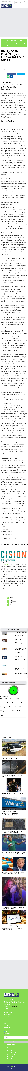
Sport (20, 46)
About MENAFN (8, 1021)
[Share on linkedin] (11, 76)
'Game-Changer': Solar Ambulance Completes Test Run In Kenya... (12, 757)
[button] (20, 2)
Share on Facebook (11, 74)
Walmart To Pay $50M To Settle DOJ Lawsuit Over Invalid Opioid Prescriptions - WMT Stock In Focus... (12, 813)
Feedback (6, 1025)
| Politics (5, 43)
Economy (14, 43)
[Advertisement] (14, 23)
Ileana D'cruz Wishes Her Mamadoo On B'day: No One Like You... (13, 908)
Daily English (8, 1031)
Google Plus (13, 1052)
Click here (14, 1006)
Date (3, 69)
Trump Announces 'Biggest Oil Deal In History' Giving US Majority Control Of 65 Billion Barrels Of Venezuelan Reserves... (13, 874)
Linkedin (12, 1056)
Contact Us (6, 1016)
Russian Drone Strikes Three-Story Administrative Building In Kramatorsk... (13, 776)
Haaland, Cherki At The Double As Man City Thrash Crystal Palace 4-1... (13, 794)
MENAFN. (11, 1066)
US (5, 40)
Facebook (12, 1048)
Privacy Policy (7, 1014)
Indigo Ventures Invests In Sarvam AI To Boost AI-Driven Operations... (21, 634)
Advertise (6, 1019)
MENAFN (5, 83)
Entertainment (9, 46)
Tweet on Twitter (21, 74)
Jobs (5, 1023)
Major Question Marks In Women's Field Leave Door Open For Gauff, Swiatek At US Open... (13, 854)
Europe (13, 40)
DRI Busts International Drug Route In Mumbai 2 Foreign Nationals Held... (13, 832)
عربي (16, 2)
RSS (11, 1058)
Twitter (11, 1050)
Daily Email (12, 1054)
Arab (20, 40)
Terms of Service (8, 1012)
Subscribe (15, 1042)
